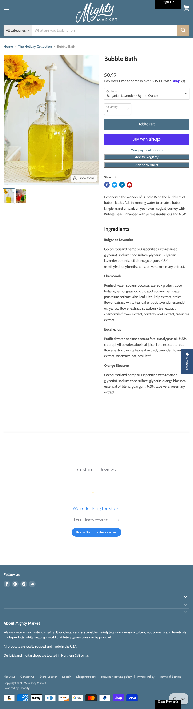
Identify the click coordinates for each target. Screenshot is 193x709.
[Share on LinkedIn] (122, 185)
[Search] (183, 30)
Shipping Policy (86, 676)
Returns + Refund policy (116, 676)
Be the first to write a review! (96, 532)
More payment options (147, 150)
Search (66, 676)
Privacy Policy (146, 676)
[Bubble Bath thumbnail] (9, 196)
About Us (9, 676)
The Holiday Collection (35, 47)
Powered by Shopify (17, 688)
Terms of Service (170, 676)
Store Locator (48, 676)
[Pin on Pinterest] (129, 185)
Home (8, 47)
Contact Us (27, 676)
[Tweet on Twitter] (114, 185)
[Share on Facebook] (107, 185)
